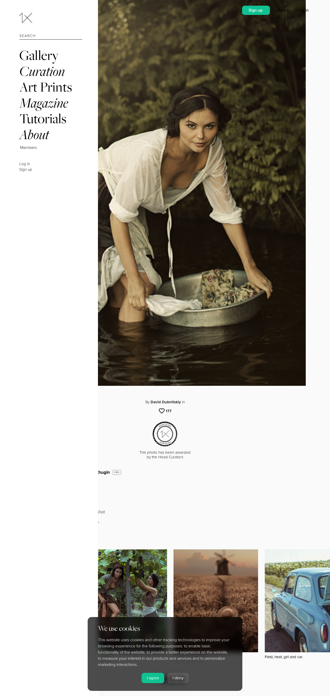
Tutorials (42, 118)
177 (168, 411)
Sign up (25, 169)
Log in (24, 164)
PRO (116, 472)
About (34, 134)
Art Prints (45, 86)
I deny (178, 678)
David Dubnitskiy (166, 402)
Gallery (39, 55)
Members (28, 147)
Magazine (43, 102)
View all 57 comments (80, 522)
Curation (42, 71)
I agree (153, 678)
